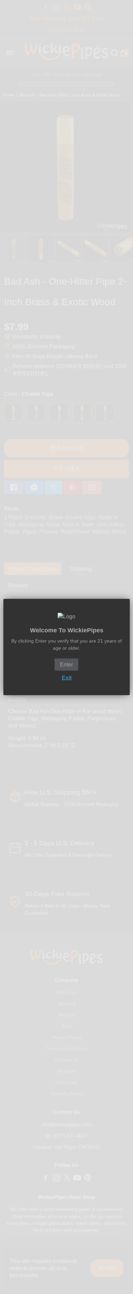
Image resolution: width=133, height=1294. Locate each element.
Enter (66, 664)
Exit (67, 678)
